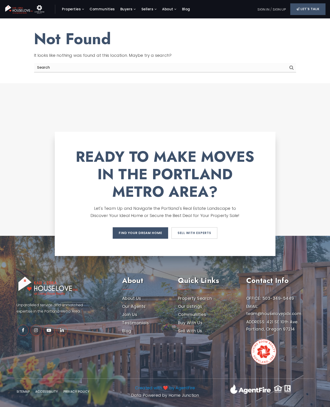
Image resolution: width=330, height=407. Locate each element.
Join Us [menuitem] (129, 314)
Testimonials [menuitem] (135, 323)
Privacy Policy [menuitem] (77, 391)
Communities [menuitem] (102, 9)
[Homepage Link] (26, 9)
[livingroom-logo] (263, 350)
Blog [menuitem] (186, 9)
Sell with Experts (194, 233)
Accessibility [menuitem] (46, 391)
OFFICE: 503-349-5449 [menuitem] (270, 298)
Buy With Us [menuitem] (190, 323)
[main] (165, 51)
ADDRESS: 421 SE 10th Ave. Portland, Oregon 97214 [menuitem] (272, 325)
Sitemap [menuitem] (23, 391)
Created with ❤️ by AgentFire (165, 388)
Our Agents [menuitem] (134, 306)
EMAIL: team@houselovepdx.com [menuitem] (273, 310)
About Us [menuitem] (131, 298)
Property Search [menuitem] (195, 298)
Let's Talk (309, 9)
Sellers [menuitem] (147, 9)
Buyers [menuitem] (127, 9)
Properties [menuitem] (72, 9)
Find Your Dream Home (140, 233)
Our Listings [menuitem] (190, 306)
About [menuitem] (168, 9)
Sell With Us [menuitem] (190, 331)
